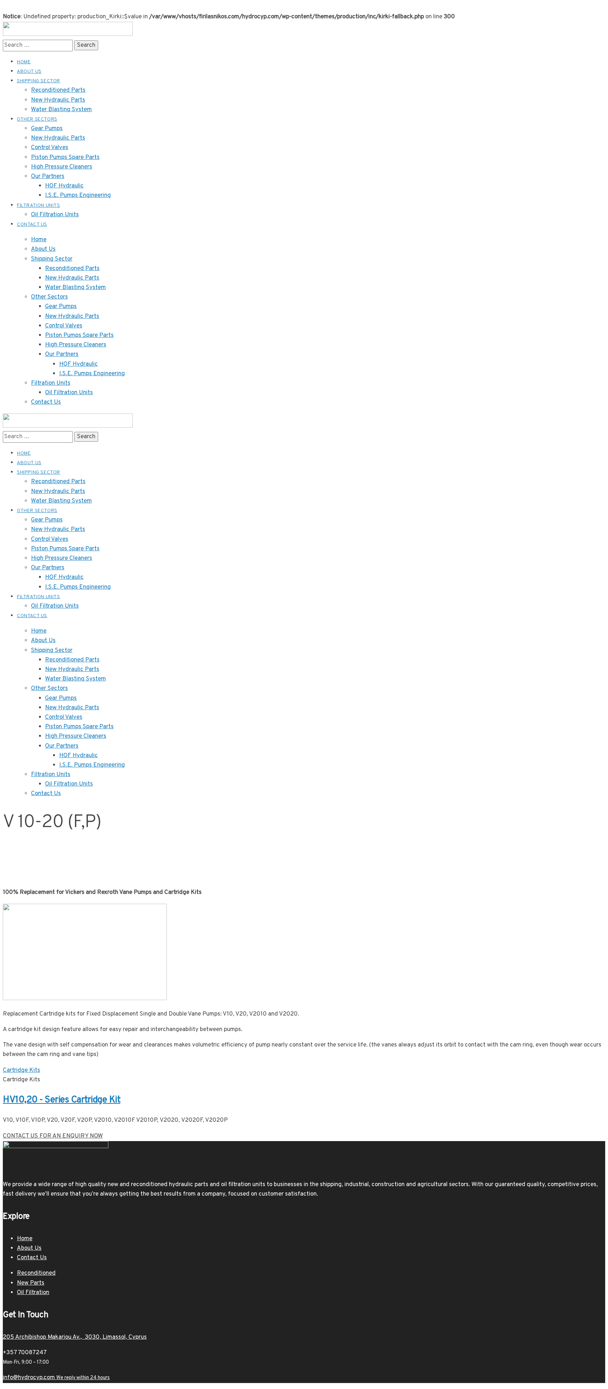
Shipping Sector (51, 259)
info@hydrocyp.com (56, 1378)
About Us (43, 249)
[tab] (304, 1070)
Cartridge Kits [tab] (21, 1080)
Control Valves (63, 326)
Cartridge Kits (21, 1070)
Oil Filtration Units (69, 393)
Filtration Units (50, 383)
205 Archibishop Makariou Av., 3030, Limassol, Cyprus (75, 1337)
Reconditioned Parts (72, 269)
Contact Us (46, 402)
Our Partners (61, 354)
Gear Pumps (61, 307)
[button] (53, 1136)
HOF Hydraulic (78, 364)
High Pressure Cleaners (75, 345)
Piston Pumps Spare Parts (79, 335)
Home (38, 240)
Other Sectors (49, 297)
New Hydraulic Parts (72, 278)
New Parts (30, 1283)
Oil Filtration (33, 1293)
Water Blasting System (75, 288)
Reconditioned (36, 1273)
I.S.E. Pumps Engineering (92, 374)
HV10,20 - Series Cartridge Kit (61, 1100)
